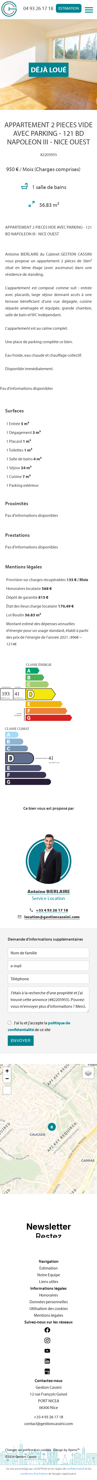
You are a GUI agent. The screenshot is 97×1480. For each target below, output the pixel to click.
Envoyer (21, 1040)
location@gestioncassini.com (52, 916)
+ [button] (7, 1071)
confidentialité (75, 1468)
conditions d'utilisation (34, 1473)
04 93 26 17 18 (38, 8)
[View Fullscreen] (7, 1090)
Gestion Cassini (49, 1387)
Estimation (68, 8)
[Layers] (88, 1073)
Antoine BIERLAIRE (48, 894)
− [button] (7, 1078)
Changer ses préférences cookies (28, 1450)
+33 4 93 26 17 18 (52, 910)
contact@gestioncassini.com (48, 1423)
